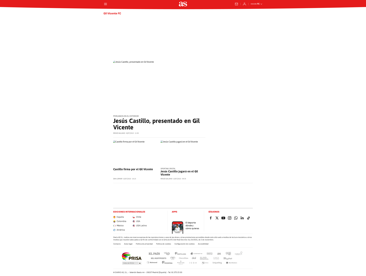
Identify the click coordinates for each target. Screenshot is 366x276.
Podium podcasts (181, 263)
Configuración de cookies (184, 244)
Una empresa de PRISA (131, 256)
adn (228, 253)
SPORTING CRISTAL (168, 169)
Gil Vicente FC (112, 13)
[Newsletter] (236, 4)
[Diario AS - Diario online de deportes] (183, 4)
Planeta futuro (216, 258)
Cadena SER (209, 253)
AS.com (219, 253)
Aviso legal (128, 244)
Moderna (167, 263)
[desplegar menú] (106, 4)
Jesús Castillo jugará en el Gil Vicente (179, 173)
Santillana (180, 253)
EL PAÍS (154, 253)
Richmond (152, 262)
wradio (173, 258)
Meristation (231, 263)
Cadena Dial (194, 258)
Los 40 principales (166, 253)
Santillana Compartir (196, 253)
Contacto (117, 244)
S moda (205, 263)
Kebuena (228, 258)
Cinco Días (183, 258)
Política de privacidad (144, 244)
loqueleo (217, 263)
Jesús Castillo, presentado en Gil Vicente (156, 124)
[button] (132, 263)
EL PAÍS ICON (193, 263)
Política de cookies (163, 244)
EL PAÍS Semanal (204, 258)
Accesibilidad (203, 244)
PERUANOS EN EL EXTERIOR (126, 116)
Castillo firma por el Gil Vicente (133, 169)
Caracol (238, 253)
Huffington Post (158, 258)
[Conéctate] (244, 4)
